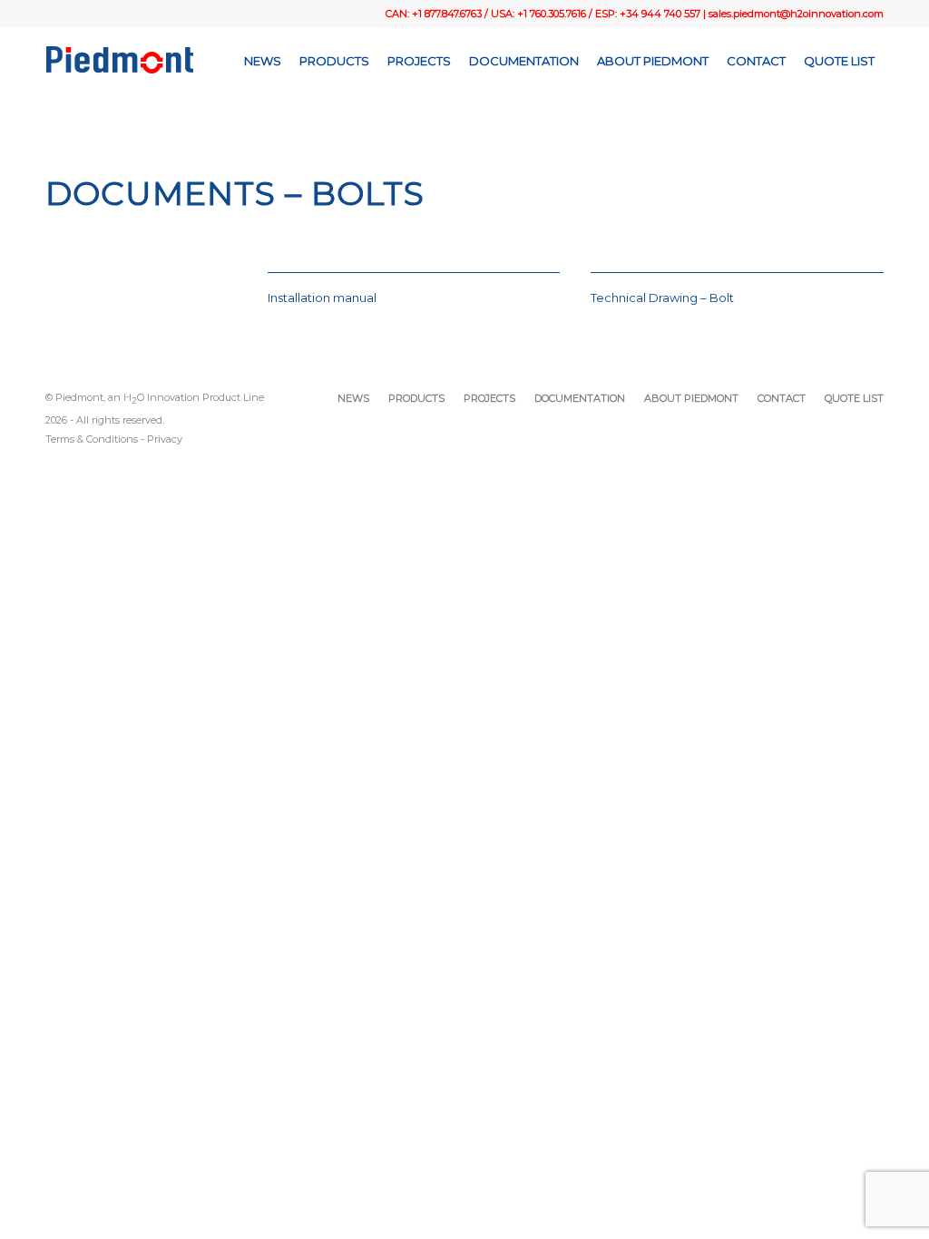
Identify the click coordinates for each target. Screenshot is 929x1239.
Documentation (579, 398)
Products (416, 398)
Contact (782, 398)
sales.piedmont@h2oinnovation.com (796, 13)
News (353, 398)
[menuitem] (262, 60)
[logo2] (119, 60)
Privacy (164, 439)
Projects (489, 398)
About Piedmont (691, 398)
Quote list (854, 398)
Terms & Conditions (91, 439)
